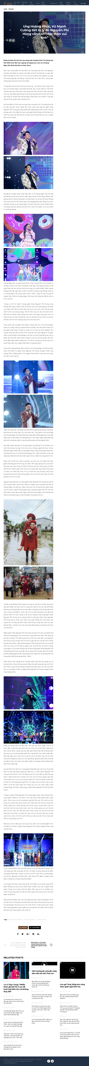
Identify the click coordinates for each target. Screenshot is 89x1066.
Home (5, 9)
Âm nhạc (32, 3)
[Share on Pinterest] (33, 934)
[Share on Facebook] (17, 934)
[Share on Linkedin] (38, 934)
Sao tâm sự (17, 3)
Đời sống (62, 3)
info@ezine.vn (12, 1063)
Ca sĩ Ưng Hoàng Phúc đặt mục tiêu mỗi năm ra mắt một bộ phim (42, 1021)
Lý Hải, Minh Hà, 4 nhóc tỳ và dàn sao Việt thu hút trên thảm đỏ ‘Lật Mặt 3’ (14, 1001)
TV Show (76, 3)
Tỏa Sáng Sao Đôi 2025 (15, 919)
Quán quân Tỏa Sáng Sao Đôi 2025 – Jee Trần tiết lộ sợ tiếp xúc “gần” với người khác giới (13, 1024)
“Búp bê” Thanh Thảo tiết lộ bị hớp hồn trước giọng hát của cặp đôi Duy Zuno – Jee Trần (13, 1035)
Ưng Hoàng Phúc (29, 919)
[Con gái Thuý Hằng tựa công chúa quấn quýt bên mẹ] (72, 970)
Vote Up (24, 927)
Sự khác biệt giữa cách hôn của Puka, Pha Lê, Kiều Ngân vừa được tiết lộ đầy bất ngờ (14, 1012)
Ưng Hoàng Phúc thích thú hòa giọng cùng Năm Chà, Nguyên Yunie (13, 1047)
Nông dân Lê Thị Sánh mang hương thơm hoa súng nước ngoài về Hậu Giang (39, 945)
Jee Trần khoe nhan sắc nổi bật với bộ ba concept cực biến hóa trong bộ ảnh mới (42, 996)
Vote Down (35, 927)
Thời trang (43, 3)
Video (82, 3)
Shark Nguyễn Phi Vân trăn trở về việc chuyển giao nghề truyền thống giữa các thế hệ (18, 945)
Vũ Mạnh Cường (41, 919)
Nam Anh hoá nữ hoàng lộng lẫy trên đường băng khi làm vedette (69, 996)
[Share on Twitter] (22, 934)
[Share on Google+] (28, 934)
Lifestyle (53, 3)
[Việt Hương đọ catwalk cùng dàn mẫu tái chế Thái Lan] (44, 963)
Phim (38, 3)
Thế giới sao (24, 3)
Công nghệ (68, 3)
